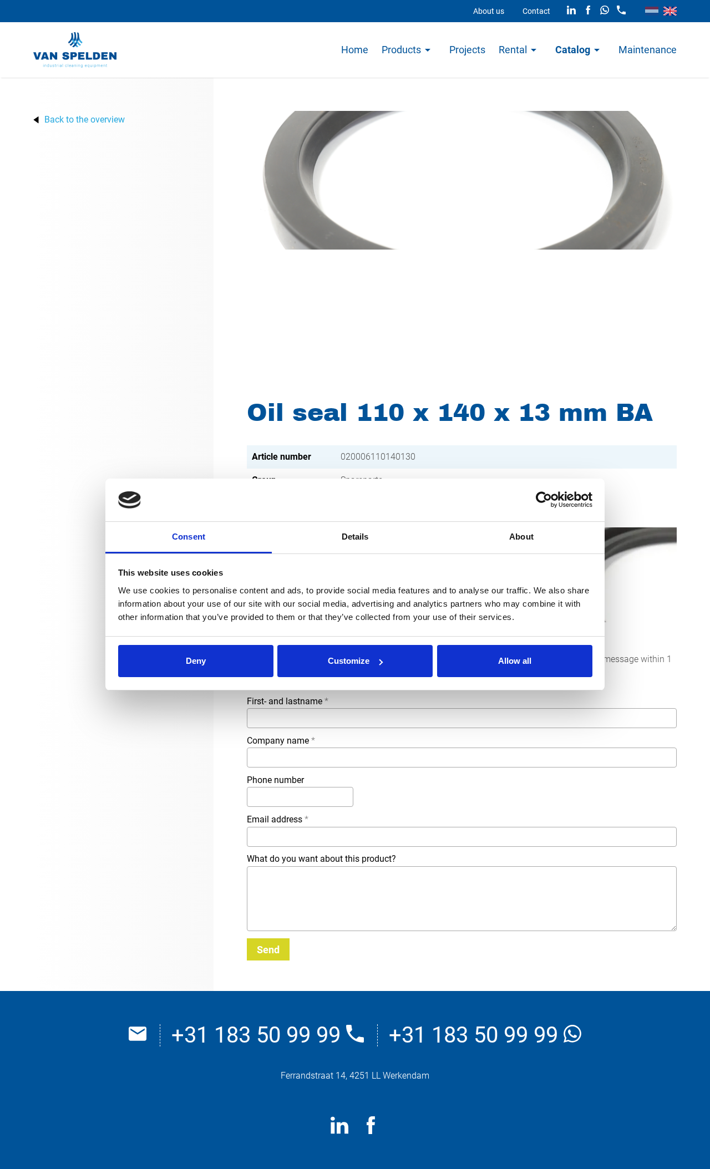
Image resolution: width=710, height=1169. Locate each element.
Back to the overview (84, 119)
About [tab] (521, 536)
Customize (348, 660)
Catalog (572, 49)
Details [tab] (355, 536)
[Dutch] (651, 11)
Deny (196, 660)
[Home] (74, 50)
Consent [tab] (188, 536)
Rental (513, 49)
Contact (536, 11)
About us (488, 11)
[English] (670, 11)
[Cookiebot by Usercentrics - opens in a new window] (543, 500)
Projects (467, 49)
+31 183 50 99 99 (258, 1035)
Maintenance (647, 49)
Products (401, 49)
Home (354, 49)
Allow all (514, 660)
